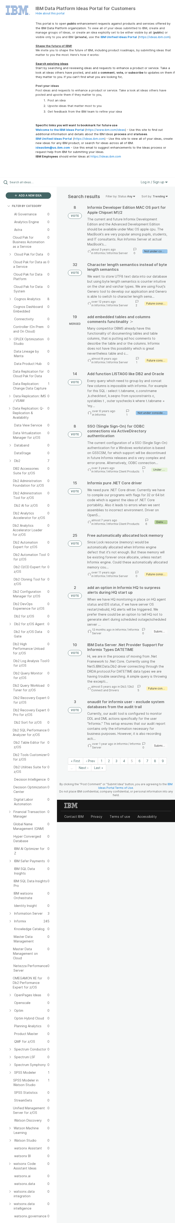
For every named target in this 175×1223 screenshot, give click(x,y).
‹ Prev (90, 761)
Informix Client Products (123, 471)
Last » (98, 768)
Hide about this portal (50, 13)
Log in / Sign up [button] (153, 182)
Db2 (123, 686)
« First (75, 761)
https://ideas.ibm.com (154, 37)
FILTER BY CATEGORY (26, 206)
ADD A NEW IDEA (30, 195)
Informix (99, 253)
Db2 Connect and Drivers (112, 688)
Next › (83, 768)
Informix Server (117, 253)
